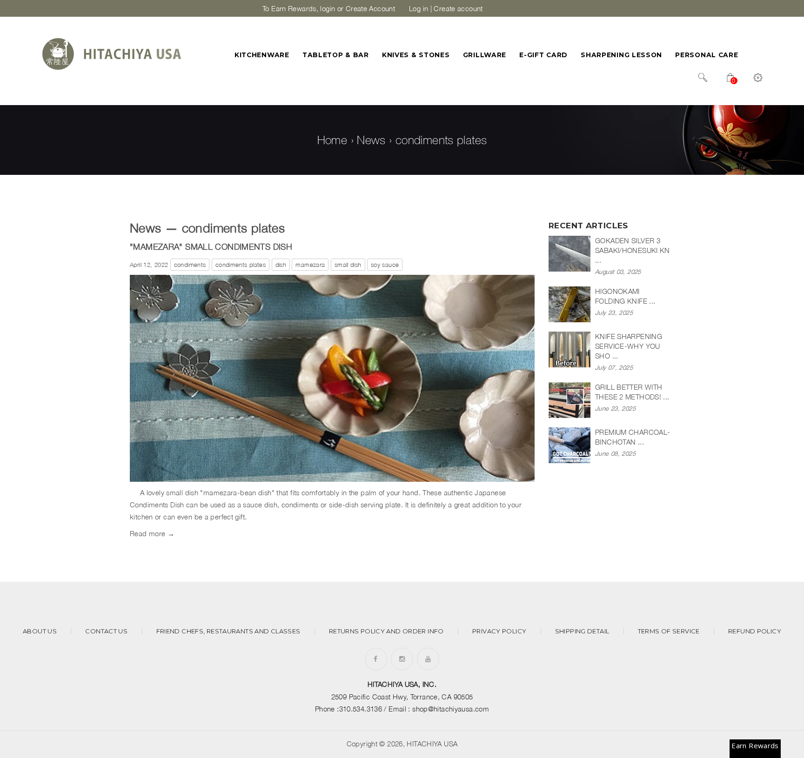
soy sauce (385, 264)
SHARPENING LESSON (621, 55)
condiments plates (240, 264)
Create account (458, 8)
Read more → (152, 533)
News (371, 139)
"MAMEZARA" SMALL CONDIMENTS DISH (211, 246)
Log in (418, 8)
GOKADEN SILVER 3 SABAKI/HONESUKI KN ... (632, 250)
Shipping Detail (582, 631)
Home (332, 139)
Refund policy (754, 631)
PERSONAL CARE (706, 55)
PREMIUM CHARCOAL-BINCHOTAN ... (632, 437)
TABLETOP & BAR (335, 55)
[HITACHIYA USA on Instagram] (402, 659)
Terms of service (669, 631)
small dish (348, 264)
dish (281, 264)
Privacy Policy (499, 631)
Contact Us (106, 631)
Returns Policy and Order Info (386, 631)
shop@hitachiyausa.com (450, 709)
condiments (190, 264)
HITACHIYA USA (432, 743)
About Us (40, 631)
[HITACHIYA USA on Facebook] (375, 659)
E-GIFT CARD (543, 55)
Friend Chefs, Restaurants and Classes (228, 631)
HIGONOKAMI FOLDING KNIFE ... (625, 296)
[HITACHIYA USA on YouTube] (428, 659)
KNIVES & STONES (415, 55)
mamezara (310, 264)
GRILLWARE (484, 55)
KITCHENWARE (261, 55)
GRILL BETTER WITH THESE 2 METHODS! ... (632, 392)
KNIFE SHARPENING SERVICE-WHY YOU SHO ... (628, 346)
